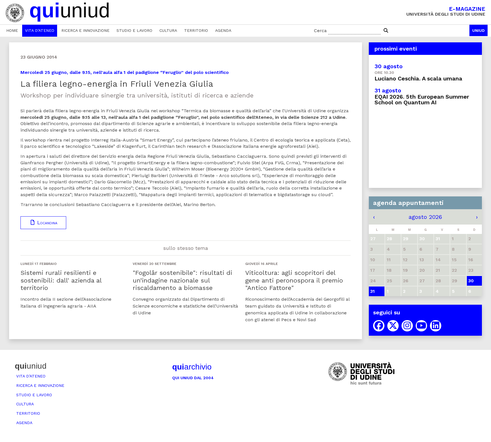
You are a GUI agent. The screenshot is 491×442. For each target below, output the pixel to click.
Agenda (223, 30)
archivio (192, 366)
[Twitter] (393, 325)
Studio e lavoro (134, 30)
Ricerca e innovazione (85, 30)
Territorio (196, 30)
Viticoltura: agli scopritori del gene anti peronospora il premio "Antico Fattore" (294, 280)
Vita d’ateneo (39, 30)
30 (471, 280)
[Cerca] (386, 31)
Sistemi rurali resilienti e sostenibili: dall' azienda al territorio (60, 280)
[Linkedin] (435, 325)
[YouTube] (421, 325)
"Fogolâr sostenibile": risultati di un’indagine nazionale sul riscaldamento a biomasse (182, 280)
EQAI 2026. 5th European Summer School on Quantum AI (422, 99)
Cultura (168, 30)
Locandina (46, 222)
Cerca (320, 30)
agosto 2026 (425, 216)
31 (372, 291)
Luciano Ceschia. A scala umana (418, 78)
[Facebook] (378, 325)
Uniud (478, 30)
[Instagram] (407, 325)
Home (12, 30)
